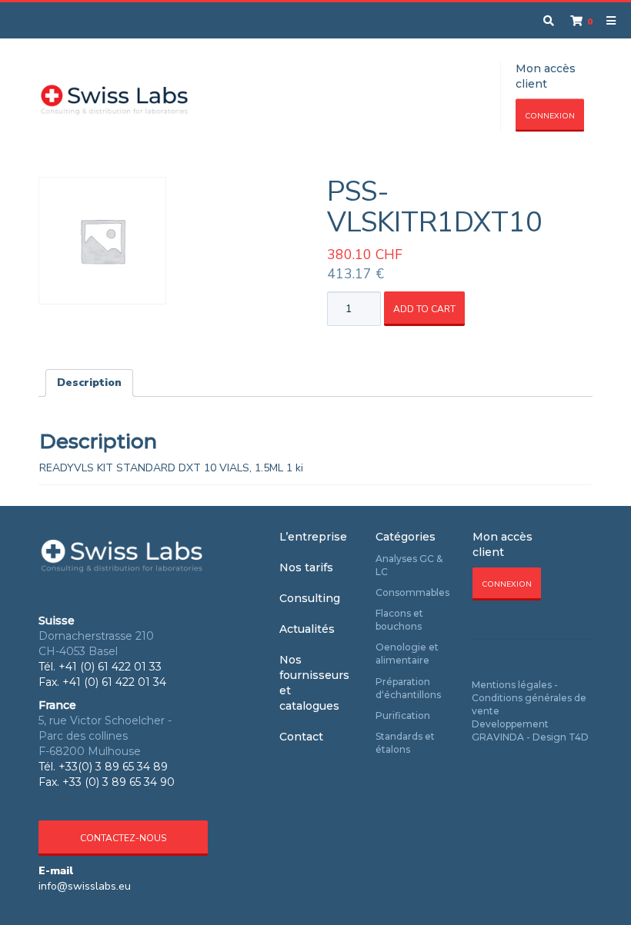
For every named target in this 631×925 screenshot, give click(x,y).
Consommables (412, 592)
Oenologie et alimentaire (407, 653)
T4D (579, 737)
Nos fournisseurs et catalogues (314, 683)
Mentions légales (512, 684)
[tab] (89, 383)
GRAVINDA (498, 737)
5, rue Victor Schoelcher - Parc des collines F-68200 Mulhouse (105, 736)
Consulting (309, 598)
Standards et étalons (405, 742)
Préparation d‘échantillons (408, 688)
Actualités (307, 629)
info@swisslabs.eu (84, 886)
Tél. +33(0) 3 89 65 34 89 (103, 767)
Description (89, 382)
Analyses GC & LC (409, 565)
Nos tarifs (306, 567)
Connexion (550, 116)
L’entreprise (313, 537)
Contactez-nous (123, 838)
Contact (301, 737)
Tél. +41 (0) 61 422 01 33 (100, 667)
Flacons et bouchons (399, 619)
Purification (403, 715)
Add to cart (424, 309)
